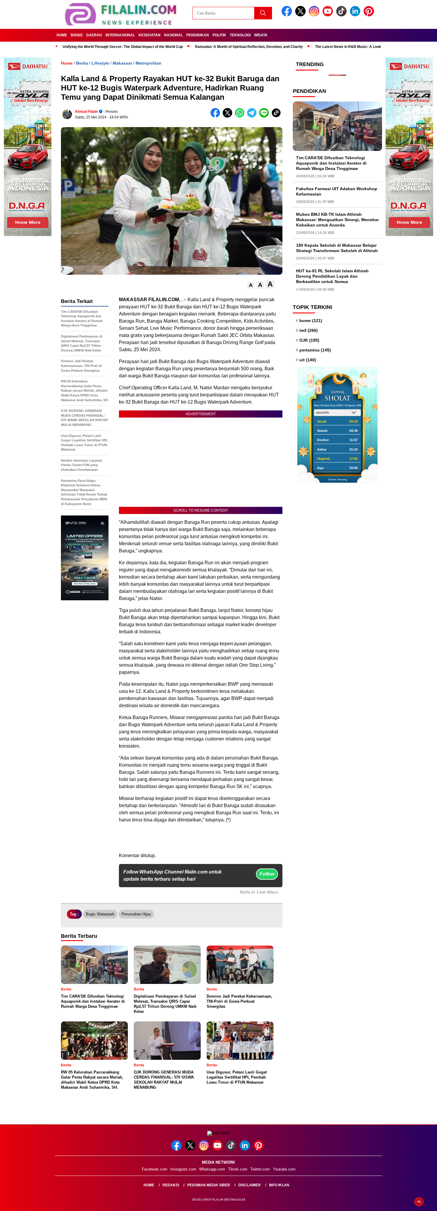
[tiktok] (342, 15)
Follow (267, 873)
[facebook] (288, 15)
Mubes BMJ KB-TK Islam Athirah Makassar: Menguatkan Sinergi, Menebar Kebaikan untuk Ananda (337, 219)
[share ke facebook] (216, 116)
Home (61, 35)
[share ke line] (265, 116)
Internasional (120, 35)
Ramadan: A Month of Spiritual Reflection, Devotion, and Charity (249, 47)
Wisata (261, 35)
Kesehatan (150, 35)
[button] (250, 285)
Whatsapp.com (212, 1169)
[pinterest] (370, 15)
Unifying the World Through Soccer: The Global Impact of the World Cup (123, 47)
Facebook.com (154, 1169)
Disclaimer (249, 1185)
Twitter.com (260, 1169)
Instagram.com (183, 1169)
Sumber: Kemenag (337, 479)
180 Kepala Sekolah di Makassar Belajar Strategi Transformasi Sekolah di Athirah (337, 248)
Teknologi (240, 35)
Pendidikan (197, 35)
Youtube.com (284, 1169)
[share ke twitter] (229, 116)
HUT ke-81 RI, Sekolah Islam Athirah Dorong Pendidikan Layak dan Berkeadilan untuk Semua (332, 276)
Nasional (173, 35)
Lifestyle (100, 63)
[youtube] (329, 15)
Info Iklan (279, 1185)
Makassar (122, 63)
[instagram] (315, 15)
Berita (82, 63)
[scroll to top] (419, 1202)
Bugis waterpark (100, 914)
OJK (309, 340)
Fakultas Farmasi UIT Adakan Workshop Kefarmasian (336, 191)
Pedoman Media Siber (208, 1185)
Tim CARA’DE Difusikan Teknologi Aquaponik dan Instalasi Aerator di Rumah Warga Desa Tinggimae (331, 163)
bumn (310, 320)
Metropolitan (148, 63)
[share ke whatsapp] (241, 116)
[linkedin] (356, 15)
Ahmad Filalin (86, 112)
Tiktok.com (237, 1169)
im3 (308, 330)
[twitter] (301, 15)
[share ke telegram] (253, 116)
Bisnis (77, 35)
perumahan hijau (136, 914)
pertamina (315, 350)
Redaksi (171, 1185)
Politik (219, 35)
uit (307, 359)
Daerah (94, 35)
